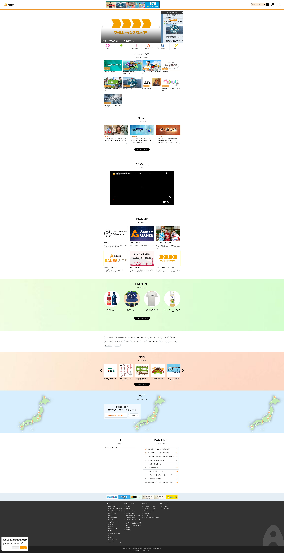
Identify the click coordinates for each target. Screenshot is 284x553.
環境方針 (128, 527)
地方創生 (110, 526)
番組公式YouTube (112, 519)
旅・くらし (121, 48)
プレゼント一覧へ (142, 318)
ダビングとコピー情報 (149, 508)
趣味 (132, 337)
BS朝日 (9, 4)
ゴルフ (166, 337)
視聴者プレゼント (112, 513)
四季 (144, 341)
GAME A (110, 530)
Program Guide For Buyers (115, 542)
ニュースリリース (130, 511)
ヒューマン (172, 341)
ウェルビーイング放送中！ (115, 511)
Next (159, 27)
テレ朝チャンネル (166, 508)
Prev (102, 27)
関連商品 (110, 537)
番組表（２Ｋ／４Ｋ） (114, 506)
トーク (164, 341)
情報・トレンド (154, 341)
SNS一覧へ (142, 384)
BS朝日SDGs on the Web (115, 508)
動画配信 (110, 524)
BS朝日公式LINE (112, 517)
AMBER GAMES (112, 528)
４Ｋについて (147, 513)
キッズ (117, 345)
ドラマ (107, 48)
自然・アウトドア (155, 337)
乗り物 (173, 337)
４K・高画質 (109, 337)
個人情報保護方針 (130, 517)
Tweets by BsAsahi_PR (111, 447)
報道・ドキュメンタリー (163, 48)
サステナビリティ (121, 337)
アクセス (128, 529)
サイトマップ (147, 515)
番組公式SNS (111, 515)
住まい (127, 341)
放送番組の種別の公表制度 (133, 515)
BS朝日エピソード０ (113, 522)
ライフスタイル (141, 337)
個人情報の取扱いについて (133, 519)
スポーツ (176, 48)
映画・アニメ (135, 48)
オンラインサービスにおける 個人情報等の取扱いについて (132, 522)
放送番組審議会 (130, 513)
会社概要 (128, 506)
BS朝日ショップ (112, 539)
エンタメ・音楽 (149, 48)
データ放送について (148, 511)
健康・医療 (118, 341)
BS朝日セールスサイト (114, 533)
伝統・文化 (136, 341)
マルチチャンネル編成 (149, 506)
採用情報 (128, 508)
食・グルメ (108, 341)
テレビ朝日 (164, 506)
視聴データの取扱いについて (133, 525)
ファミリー (108, 345)
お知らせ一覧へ (142, 149)
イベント (110, 535)
